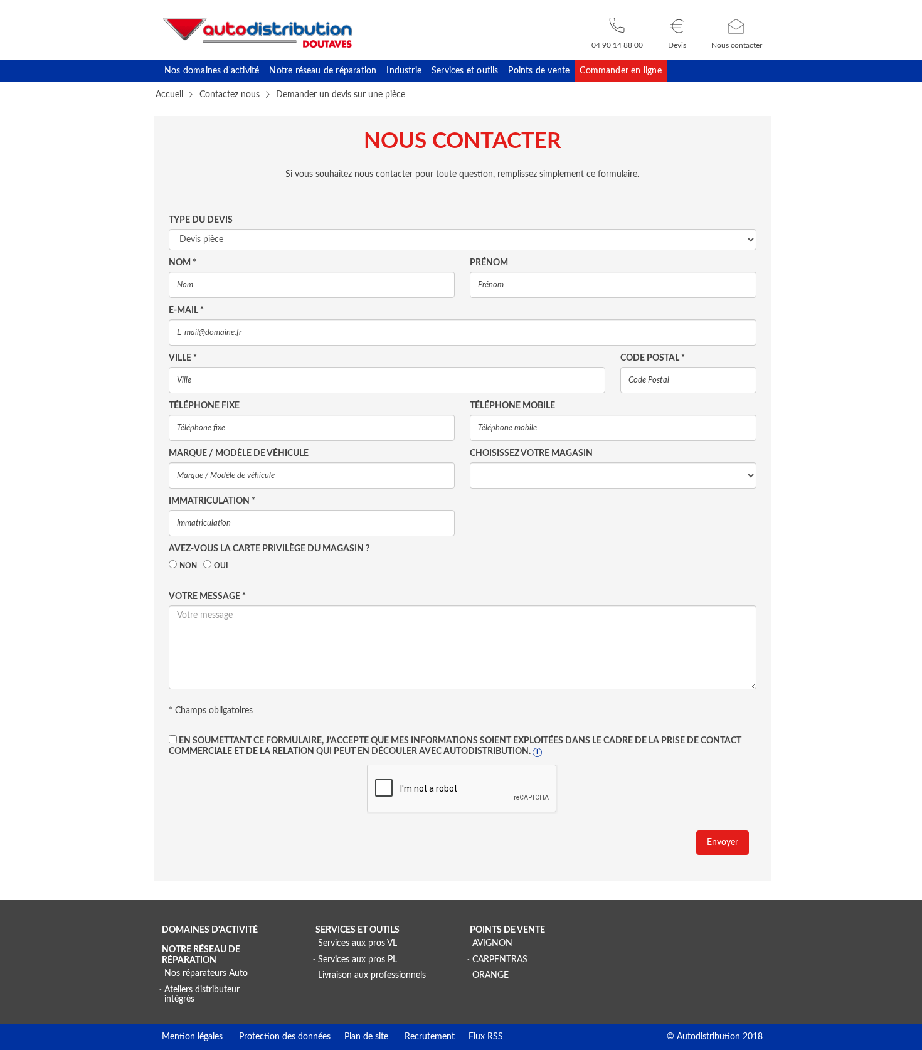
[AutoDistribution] (257, 33)
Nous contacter (736, 45)
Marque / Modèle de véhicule (239, 453)
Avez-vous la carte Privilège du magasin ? (269, 548)
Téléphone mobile (512, 405)
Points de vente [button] (539, 70)
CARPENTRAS (499, 959)
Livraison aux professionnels (372, 975)
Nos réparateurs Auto (206, 973)
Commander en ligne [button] (620, 70)
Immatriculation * (212, 501)
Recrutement (421, 1036)
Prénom (489, 262)
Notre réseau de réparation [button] (322, 70)
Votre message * (207, 596)
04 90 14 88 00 (617, 45)
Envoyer (722, 842)
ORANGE (490, 975)
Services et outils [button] (465, 70)
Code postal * (652, 358)
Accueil (169, 94)
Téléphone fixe (204, 405)
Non (188, 566)
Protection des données (277, 1036)
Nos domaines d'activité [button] (211, 70)
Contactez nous (229, 94)
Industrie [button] (403, 70)
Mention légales (192, 1036)
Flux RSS (479, 1036)
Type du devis (201, 220)
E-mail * (186, 310)
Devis (677, 45)
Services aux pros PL (357, 959)
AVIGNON (492, 943)
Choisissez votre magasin (531, 453)
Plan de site (359, 1036)
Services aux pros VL (357, 943)
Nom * (182, 262)
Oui (221, 566)
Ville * (183, 358)
